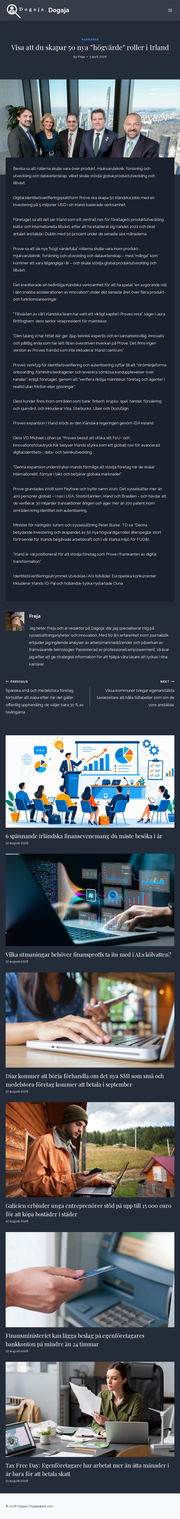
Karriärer (90, 39)
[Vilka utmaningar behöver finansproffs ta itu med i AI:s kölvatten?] (90, 900)
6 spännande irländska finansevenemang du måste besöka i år (84, 836)
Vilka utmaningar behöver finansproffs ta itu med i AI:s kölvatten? (88, 954)
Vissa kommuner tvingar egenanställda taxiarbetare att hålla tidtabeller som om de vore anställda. (135, 693)
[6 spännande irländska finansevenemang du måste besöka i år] (90, 781)
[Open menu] (170, 10)
